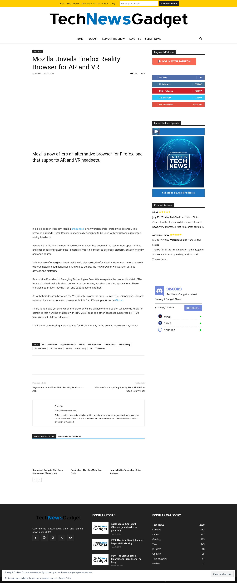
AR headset (52, 344)
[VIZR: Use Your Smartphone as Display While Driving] (100, 544)
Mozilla (69, 348)
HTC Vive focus (56, 348)
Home (79, 38)
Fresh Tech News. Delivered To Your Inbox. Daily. (87, 3)
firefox (82, 344)
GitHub (119, 300)
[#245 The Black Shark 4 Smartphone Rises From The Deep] (100, 559)
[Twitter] (43, 81)
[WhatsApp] (58, 81)
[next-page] (40, 480)
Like (200, 77)
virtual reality (80, 348)
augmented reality (68, 344)
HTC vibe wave (40, 348)
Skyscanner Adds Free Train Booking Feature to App (57, 389)
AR (43, 344)
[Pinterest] (50, 81)
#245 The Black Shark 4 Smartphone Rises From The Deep (126, 558)
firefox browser (94, 344)
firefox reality (124, 344)
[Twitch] (53, 538)
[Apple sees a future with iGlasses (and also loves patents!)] (100, 528)
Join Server (193, 307)
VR (91, 348)
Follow (198, 84)
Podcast (93, 38)
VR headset (100, 348)
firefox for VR (110, 344)
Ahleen (38, 73)
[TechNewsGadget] (118, 20)
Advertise (135, 38)
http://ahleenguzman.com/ (66, 410)
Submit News (153, 38)
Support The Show (113, 38)
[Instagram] (44, 537)
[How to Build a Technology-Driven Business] (127, 455)
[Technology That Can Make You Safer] (88, 455)
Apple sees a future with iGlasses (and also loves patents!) (124, 527)
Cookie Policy (65, 578)
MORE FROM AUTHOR (69, 436)
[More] (65, 81)
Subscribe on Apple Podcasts (178, 192)
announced (77, 228)
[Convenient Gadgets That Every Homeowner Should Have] (50, 455)
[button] (201, 39)
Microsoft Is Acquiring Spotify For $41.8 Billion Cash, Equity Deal (120, 389)
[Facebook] (35, 81)
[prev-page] (34, 480)
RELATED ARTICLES (44, 436)
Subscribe (197, 104)
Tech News (37, 51)
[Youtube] (70, 538)
